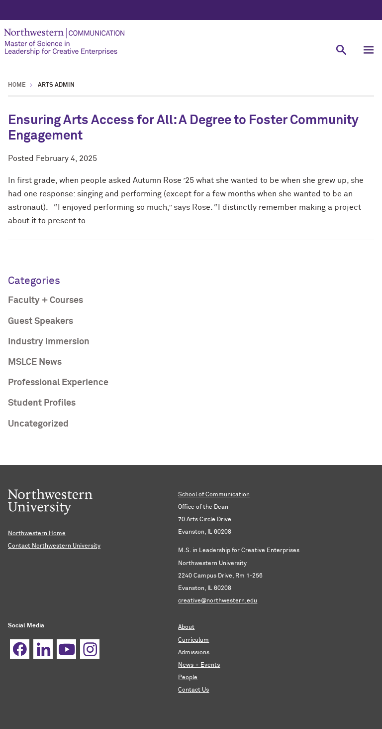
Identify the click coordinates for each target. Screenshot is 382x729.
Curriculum (193, 640)
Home (17, 85)
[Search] (341, 49)
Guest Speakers (40, 321)
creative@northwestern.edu (217, 601)
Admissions (193, 653)
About (186, 627)
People (187, 678)
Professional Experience (58, 382)
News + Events (199, 665)
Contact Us (193, 690)
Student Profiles (42, 403)
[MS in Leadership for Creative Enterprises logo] (163, 41)
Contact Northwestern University (54, 546)
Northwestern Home (37, 534)
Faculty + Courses (45, 300)
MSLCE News (35, 362)
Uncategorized (38, 424)
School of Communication (214, 495)
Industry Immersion (49, 341)
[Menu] (368, 49)
